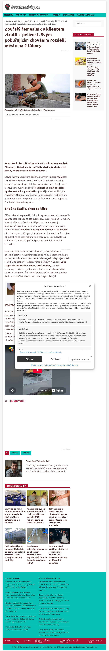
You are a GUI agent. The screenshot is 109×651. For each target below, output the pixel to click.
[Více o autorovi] (58, 471)
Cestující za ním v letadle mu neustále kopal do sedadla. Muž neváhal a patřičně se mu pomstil (15, 515)
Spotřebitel (68, 15)
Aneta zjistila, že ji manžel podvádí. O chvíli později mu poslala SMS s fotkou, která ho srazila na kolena (36, 515)
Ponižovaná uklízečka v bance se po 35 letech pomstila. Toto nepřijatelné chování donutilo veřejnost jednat (37, 554)
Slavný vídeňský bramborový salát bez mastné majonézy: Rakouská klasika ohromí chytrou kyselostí (20, 619)
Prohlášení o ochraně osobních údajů (57, 365)
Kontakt (75, 365)
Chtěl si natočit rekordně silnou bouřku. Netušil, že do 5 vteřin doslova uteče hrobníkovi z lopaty (54, 622)
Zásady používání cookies (42, 641)
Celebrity (8, 15)
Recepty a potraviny (38, 15)
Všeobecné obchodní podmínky (69, 641)
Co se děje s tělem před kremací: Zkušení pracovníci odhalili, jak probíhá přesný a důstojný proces (54, 632)
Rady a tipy (21, 15)
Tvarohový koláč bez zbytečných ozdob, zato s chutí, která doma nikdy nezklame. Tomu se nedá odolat (20, 595)
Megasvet (16, 400)
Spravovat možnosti (80, 359)
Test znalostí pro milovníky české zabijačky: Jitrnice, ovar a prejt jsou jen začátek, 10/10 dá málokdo (20, 584)
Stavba (26, 453)
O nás (17, 641)
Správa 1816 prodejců (28, 352)
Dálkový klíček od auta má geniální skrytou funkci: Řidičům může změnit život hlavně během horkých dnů (94, 100)
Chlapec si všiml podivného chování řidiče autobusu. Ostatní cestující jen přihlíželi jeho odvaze (94, 48)
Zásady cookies (36, 365)
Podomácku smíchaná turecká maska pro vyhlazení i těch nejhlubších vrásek (94, 84)
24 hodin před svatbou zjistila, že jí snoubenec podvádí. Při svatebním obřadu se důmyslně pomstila (58, 554)
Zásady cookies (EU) (95, 641)
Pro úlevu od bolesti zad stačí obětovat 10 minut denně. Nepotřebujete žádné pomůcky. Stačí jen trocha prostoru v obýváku (94, 66)
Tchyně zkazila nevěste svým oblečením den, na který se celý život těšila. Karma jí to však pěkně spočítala (58, 517)
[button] (90, 286)
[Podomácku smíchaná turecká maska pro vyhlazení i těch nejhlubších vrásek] (80, 84)
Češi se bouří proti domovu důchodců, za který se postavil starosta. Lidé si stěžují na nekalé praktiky (15, 553)
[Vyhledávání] (88, 23)
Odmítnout (55, 359)
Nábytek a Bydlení (86, 15)
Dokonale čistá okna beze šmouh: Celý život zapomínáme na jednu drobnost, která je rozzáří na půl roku (54, 611)
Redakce (8, 640)
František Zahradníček (38, 461)
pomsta (15, 453)
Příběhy (56, 15)
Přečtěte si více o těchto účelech (49, 352)
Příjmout (29, 359)
